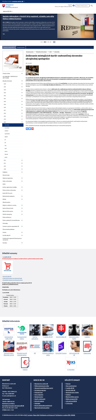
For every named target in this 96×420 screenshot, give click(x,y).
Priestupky (5, 223)
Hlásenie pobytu (6, 202)
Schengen (37, 403)
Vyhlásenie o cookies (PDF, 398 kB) (65, 415)
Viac (4, 34)
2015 (5, 116)
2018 (5, 107)
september (7, 133)
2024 (5, 89)
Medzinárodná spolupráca (9, 196)
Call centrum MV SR (71, 401)
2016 (5, 113)
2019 (5, 104)
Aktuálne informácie (7, 81)
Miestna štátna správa (8, 211)
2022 (5, 95)
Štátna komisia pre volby (42, 386)
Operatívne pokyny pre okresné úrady (12, 278)
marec (6, 151)
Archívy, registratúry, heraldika (10, 187)
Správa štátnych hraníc (8, 208)
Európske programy (40, 390)
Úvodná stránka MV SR (9, 47)
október (6, 130)
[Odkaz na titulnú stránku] (10, 5)
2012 (5, 160)
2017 (5, 110)
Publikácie (5, 172)
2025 (5, 86)
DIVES (4, 184)
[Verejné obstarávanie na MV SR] (7, 267)
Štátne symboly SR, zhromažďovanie (11, 220)
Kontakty (5, 243)
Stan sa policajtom (71, 386)
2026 (5, 84)
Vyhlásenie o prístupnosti (47, 415)
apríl (6, 148)
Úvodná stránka (6, 73)
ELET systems (29, 415)
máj (5, 145)
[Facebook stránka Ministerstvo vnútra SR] (73, 6)
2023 (5, 92)
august (6, 136)
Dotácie (4, 232)
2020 (5, 101)
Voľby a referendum (7, 181)
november (7, 128)
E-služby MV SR (70, 388)
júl (5, 139)
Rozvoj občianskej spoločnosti (43, 405)
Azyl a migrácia (39, 395)
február (6, 154)
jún (5, 142)
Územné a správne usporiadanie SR (11, 226)
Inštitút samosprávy (7, 214)
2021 (5, 98)
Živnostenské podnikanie (8, 229)
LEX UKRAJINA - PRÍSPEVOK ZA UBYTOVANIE (10, 77)
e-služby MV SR (7, 257)
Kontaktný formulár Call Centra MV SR (13, 406)
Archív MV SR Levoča (7, 193)
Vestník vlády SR (6, 235)
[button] (8, 11)
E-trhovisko (69, 403)
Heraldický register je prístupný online (13, 280)
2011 (5, 163)
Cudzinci (68, 395)
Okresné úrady (6, 175)
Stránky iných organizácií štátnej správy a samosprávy (12, 239)
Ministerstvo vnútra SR (41, 384)
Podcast (68, 384)
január (6, 157)
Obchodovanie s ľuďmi (72, 392)
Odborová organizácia (8, 178)
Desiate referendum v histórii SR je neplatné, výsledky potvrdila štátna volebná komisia (28, 17)
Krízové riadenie (39, 401)
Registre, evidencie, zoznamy (9, 205)
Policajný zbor (39, 392)
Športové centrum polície (42, 408)
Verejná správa (21, 47)
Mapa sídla (36, 415)
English (70, 5)
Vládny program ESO (71, 399)
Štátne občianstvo (7, 217)
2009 (5, 169)
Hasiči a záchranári (40, 399)
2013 (5, 122)
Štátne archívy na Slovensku (9, 190)
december (7, 125)
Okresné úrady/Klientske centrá (44, 388)
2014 (5, 119)
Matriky (4, 199)
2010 (5, 166)
